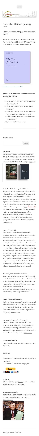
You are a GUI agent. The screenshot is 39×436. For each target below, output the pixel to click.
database (16, 284)
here (25, 207)
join (30, 162)
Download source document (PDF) (12, 87)
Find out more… (8, 400)
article (4, 289)
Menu (19, 6)
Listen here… (28, 333)
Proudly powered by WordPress (12, 432)
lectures (20, 382)
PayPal (9, 222)
